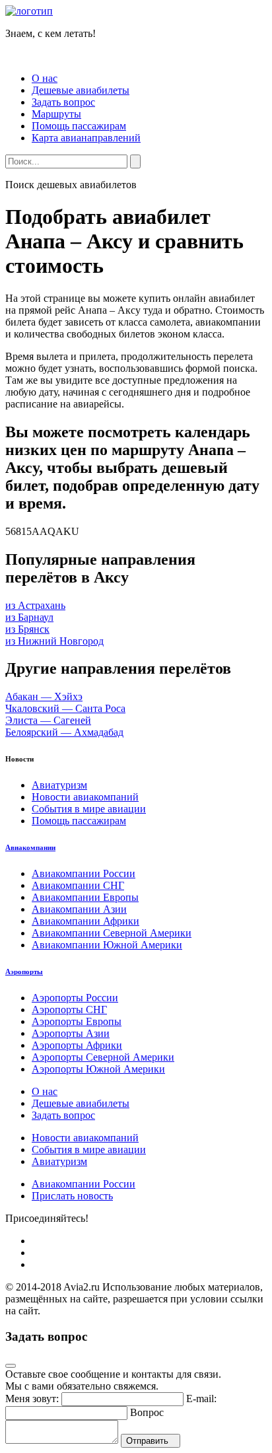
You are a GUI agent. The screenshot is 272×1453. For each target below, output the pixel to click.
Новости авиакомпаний (85, 796)
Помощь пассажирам (79, 125)
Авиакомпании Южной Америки (107, 944)
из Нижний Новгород (54, 641)
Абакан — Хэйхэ (44, 696)
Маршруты (56, 114)
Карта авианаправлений (86, 137)
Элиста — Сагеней (48, 720)
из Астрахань (35, 605)
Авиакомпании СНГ (78, 885)
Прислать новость (72, 1195)
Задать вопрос (63, 102)
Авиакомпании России (83, 873)
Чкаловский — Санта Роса (65, 708)
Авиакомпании (30, 847)
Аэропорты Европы (76, 1021)
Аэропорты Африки (77, 1045)
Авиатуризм (59, 785)
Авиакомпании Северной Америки (111, 933)
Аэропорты (24, 971)
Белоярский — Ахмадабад (64, 732)
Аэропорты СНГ (69, 1009)
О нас (44, 78)
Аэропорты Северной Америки (103, 1057)
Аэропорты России (75, 997)
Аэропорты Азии (71, 1033)
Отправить (147, 1441)
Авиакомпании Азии (79, 909)
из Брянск (27, 629)
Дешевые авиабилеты (80, 90)
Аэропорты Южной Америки (98, 1069)
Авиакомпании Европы (85, 897)
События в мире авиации (89, 808)
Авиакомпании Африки (85, 921)
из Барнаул (29, 617)
